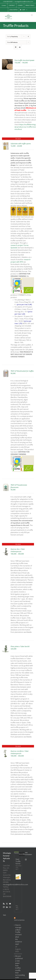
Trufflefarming (19, 920)
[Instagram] (4, 907)
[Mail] (10, 907)
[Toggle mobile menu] (32, 15)
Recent (21, 854)
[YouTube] (10, 903)
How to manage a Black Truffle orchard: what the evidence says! (18, 934)
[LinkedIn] (7, 907)
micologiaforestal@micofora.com (23, 1)
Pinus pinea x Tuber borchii (20, 646)
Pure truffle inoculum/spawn (24, 60)
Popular (16, 853)
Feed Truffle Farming (18, 861)
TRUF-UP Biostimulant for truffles (22, 371)
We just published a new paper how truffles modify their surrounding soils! (18, 967)
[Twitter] (7, 903)
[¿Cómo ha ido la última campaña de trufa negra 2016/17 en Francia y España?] (18, 876)
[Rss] (4, 903)
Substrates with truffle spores (21, 144)
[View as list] (20, 47)
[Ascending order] (28, 36)
